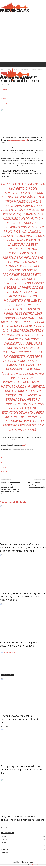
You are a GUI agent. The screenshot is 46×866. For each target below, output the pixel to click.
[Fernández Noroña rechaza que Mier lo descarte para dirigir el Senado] (23, 620)
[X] (3, 672)
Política (3, 842)
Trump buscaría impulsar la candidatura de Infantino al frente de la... (22, 719)
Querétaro (4, 839)
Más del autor (21, 501)
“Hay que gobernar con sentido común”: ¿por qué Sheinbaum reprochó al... (22, 820)
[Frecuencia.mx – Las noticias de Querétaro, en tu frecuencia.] (14, 7)
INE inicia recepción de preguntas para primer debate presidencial (35, 484)
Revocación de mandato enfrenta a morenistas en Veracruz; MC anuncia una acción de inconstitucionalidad (23, 547)
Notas (3, 846)
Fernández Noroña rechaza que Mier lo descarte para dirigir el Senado (21, 644)
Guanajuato (4, 849)
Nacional (3, 836)
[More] (23, 107)
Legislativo (4, 852)
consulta (23, 449)
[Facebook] (2, 672)
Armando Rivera (13, 449)
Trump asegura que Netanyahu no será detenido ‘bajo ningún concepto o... (21, 769)
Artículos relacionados (8, 501)
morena (29, 449)
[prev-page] (0, 650)
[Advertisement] (23, 37)
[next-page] (1, 650)
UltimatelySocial (36, 865)
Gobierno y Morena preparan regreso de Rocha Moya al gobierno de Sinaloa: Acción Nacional (22, 596)
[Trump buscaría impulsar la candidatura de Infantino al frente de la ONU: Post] (23, 694)
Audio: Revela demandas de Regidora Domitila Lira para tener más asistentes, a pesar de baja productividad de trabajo (11, 488)
